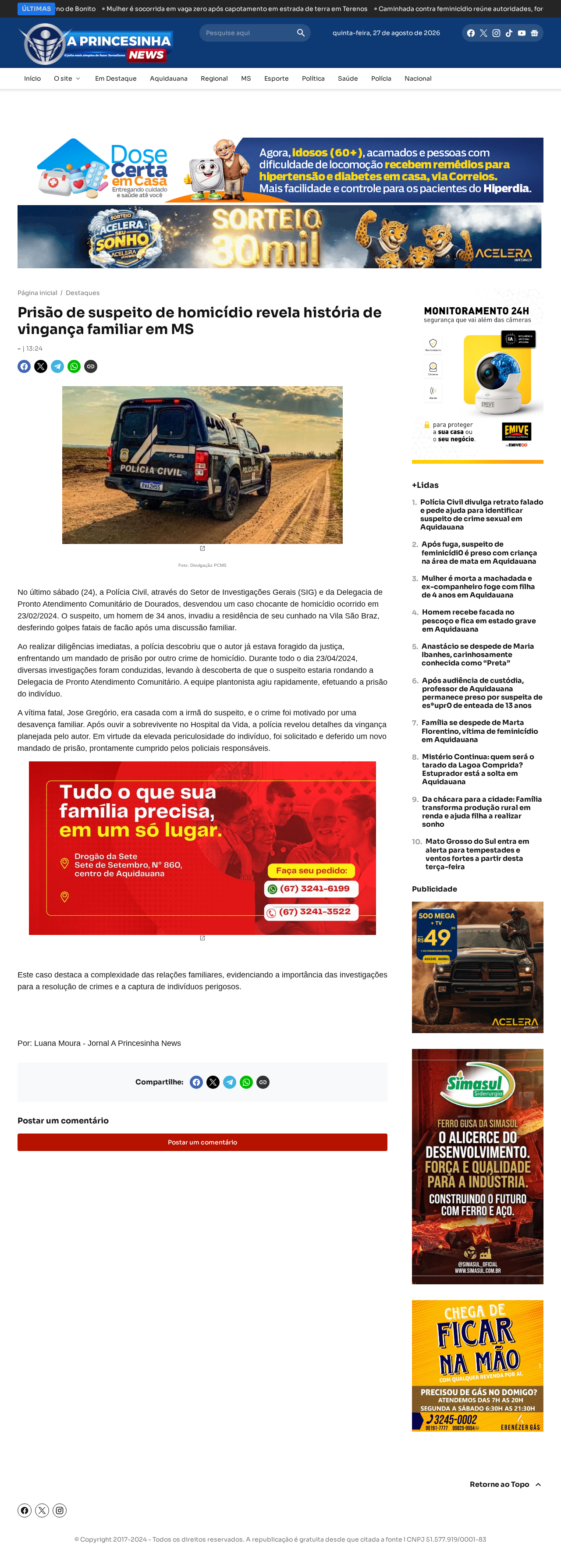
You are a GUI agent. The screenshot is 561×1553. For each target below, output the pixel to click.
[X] (483, 33)
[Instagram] (496, 33)
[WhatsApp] (74, 366)
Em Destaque (116, 78)
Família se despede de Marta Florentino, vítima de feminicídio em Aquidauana (480, 731)
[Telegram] (57, 366)
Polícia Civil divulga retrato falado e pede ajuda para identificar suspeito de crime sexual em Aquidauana (481, 515)
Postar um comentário (202, 1142)
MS (246, 78)
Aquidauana (169, 78)
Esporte (276, 78)
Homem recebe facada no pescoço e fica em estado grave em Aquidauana (479, 620)
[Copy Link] (90, 366)
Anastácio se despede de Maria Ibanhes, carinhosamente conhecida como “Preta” (478, 655)
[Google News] (534, 33)
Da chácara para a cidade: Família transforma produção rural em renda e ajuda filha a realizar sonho (482, 812)
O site (63, 78)
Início (32, 78)
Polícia (381, 78)
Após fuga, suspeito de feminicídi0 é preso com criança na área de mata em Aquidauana (479, 552)
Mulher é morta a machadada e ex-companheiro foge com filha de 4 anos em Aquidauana (478, 587)
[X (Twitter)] (42, 1510)
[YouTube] (521, 33)
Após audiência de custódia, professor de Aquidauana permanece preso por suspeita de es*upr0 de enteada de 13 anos (482, 693)
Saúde (348, 78)
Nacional (418, 78)
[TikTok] (509, 33)
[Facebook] (471, 33)
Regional (214, 78)
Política (313, 78)
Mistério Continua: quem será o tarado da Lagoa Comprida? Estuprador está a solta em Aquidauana (478, 769)
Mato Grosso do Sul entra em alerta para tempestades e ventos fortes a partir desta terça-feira (477, 854)
